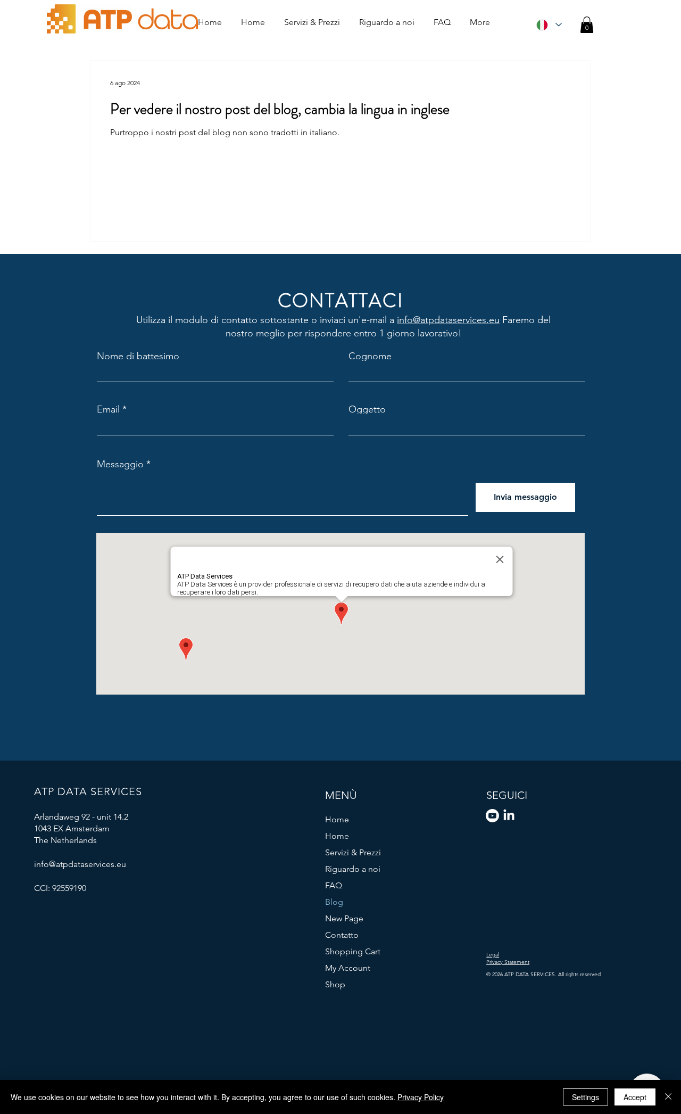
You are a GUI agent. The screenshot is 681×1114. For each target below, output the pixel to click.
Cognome (370, 356)
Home (337, 819)
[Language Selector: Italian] (548, 25)
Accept (635, 1097)
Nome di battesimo (138, 356)
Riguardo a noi (352, 869)
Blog (334, 902)
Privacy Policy (420, 1097)
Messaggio (120, 464)
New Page (344, 918)
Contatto (342, 935)
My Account (347, 968)
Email (108, 409)
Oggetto (367, 409)
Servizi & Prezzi (353, 852)
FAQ (333, 885)
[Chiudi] (668, 1096)
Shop (335, 984)
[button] (587, 24)
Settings (585, 1097)
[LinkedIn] (509, 815)
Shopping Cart (352, 951)
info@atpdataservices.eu (448, 320)
